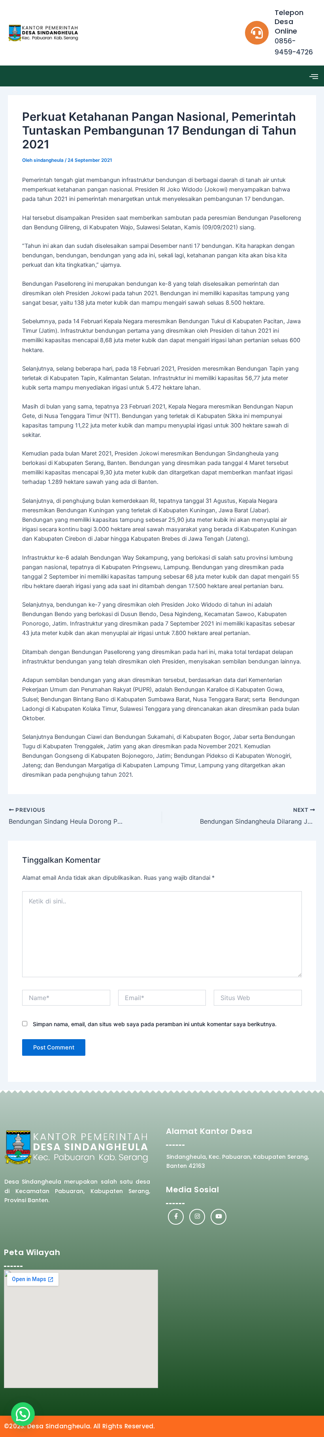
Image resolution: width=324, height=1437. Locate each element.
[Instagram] (197, 1217)
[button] (313, 75)
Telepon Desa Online (289, 21)
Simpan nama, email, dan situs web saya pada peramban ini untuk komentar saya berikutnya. (155, 1024)
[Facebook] (176, 1217)
